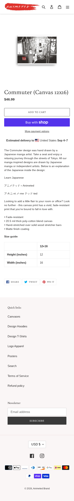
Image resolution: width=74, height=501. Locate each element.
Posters (12, 356)
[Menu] (68, 7)
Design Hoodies (17, 326)
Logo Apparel (16, 346)
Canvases (14, 316)
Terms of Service (18, 375)
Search (12, 366)
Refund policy (16, 385)
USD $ (35, 444)
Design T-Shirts (17, 336)
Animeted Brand (41, 488)
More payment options (37, 131)
